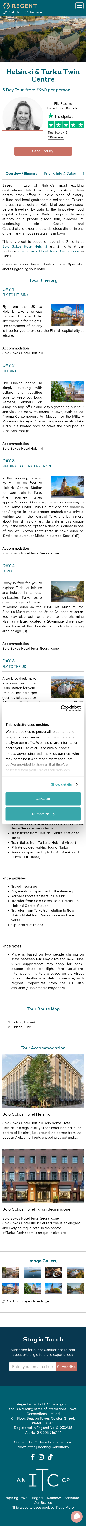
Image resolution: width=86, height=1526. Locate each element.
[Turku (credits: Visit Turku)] (10, 1272)
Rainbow (54, 1498)
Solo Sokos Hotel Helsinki (24, 246)
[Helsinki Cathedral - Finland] (32, 1288)
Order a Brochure (49, 1442)
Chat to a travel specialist (43, 151)
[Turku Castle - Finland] (75, 1272)
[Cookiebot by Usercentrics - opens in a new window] (61, 708)
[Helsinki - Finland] (10, 1288)
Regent (37, 1498)
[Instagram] (41, 1457)
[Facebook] (33, 1457)
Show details (61, 784)
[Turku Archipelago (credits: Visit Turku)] (32, 1272)
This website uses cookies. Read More (43, 1507)
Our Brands (43, 1503)
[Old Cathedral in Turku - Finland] (53, 1288)
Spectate (71, 1498)
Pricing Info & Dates (60, 174)
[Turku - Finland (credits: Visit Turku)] (75, 1288)
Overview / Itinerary (21, 174)
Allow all (43, 799)
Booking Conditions (53, 1447)
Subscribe (66, 1367)
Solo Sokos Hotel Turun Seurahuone (48, 251)
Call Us (14, 12)
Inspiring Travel (16, 1498)
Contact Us (23, 1442)
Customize (40, 814)
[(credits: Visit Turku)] (53, 1272)
